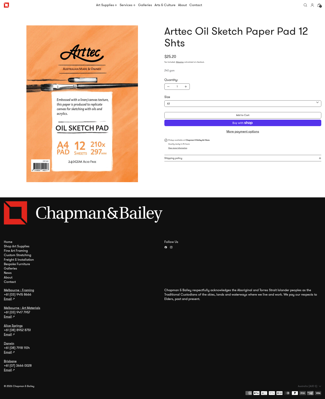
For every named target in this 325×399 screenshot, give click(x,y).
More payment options (242, 132)
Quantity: (171, 80)
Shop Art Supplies (16, 246)
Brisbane (10, 361)
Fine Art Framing (16, 251)
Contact (195, 5)
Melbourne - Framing (19, 290)
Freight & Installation (19, 260)
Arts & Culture (165, 5)
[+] (186, 86)
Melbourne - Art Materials (22, 308)
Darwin (9, 343)
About (182, 5)
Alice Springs (13, 326)
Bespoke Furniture (17, 264)
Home (8, 242)
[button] (305, 5)
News (8, 273)
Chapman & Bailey (23, 386)
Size (167, 97)
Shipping (180, 62)
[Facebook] (165, 247)
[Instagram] (171, 247)
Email (8, 299)
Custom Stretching (17, 255)
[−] (168, 86)
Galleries (145, 5)
